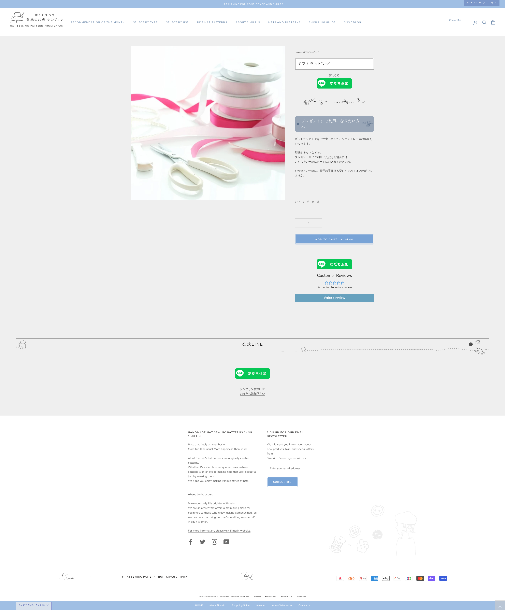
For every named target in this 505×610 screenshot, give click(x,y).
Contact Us (455, 20)
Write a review (334, 298)
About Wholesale (282, 605)
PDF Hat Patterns (212, 22)
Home (298, 52)
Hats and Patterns (284, 22)
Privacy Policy (270, 596)
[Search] (484, 22)
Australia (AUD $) (480, 2)
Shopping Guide (322, 22)
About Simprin (248, 22)
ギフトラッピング (311, 52)
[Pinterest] (318, 202)
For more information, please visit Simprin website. (219, 531)
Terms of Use (301, 596)
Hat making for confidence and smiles (252, 4)
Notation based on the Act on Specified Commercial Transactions (224, 596)
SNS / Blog (352, 22)
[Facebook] (308, 202)
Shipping (257, 596)
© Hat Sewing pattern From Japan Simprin (155, 576)
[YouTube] (226, 541)
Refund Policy (286, 596)
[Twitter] (313, 202)
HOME (199, 605)
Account (260, 605)
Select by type (145, 22)
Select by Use (177, 22)
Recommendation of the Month (98, 22)
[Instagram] (214, 541)
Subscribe (282, 481)
